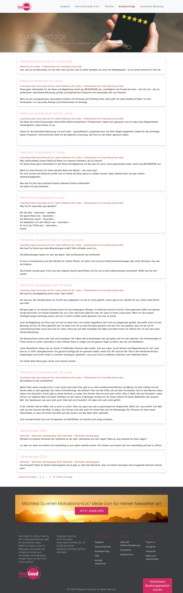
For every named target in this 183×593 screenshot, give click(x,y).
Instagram (151, 546)
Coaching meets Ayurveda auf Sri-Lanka (40, 86)
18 (54, 476)
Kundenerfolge (127, 6)
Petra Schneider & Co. (87, 6)
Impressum (125, 550)
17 (50, 476)
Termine (109, 6)
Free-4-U (150, 542)
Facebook (150, 551)
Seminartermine (103, 546)
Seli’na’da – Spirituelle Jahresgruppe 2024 (41, 435)
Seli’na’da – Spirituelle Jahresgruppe (81, 435)
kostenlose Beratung (151, 6)
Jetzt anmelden (92, 510)
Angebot (65, 6)
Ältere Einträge (64, 476)
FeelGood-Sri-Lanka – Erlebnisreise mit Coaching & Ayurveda (51, 66)
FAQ (97, 555)
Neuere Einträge (27, 476)
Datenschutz (126, 554)
